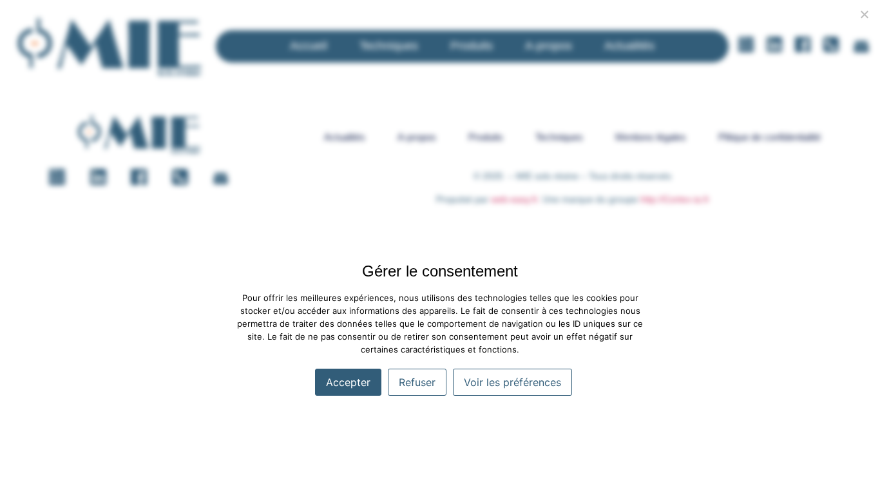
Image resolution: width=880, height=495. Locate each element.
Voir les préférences (512, 382)
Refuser (417, 382)
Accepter (348, 382)
